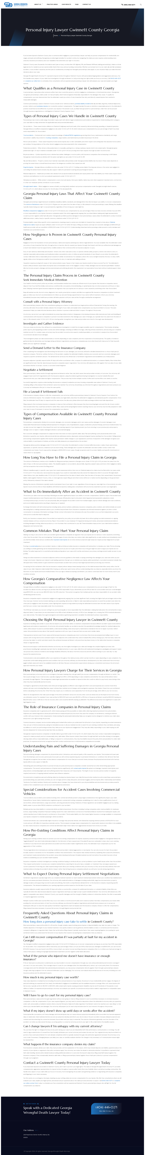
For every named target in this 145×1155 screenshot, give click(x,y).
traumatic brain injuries (60, 540)
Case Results (66, 4)
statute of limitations (32, 204)
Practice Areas (52, 4)
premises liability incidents (83, 104)
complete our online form (33, 81)
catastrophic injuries (80, 768)
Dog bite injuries (28, 167)
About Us (37, 4)
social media (34, 546)
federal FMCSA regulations (72, 135)
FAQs (77, 4)
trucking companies (52, 138)
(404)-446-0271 (129, 5)
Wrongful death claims (30, 186)
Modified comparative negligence (33, 211)
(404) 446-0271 (115, 78)
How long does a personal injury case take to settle (55, 921)
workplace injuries (42, 106)
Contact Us (87, 4)
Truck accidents (28, 135)
